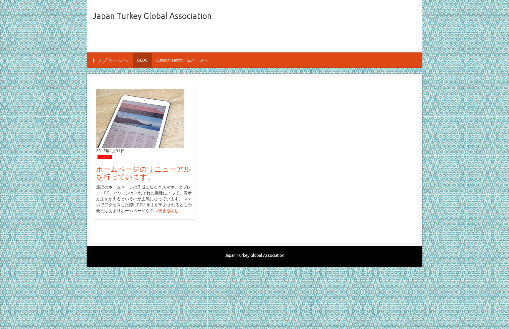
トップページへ (109, 60)
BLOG (142, 60)
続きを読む (168, 210)
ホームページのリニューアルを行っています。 (143, 173)
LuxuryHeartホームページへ (182, 60)
